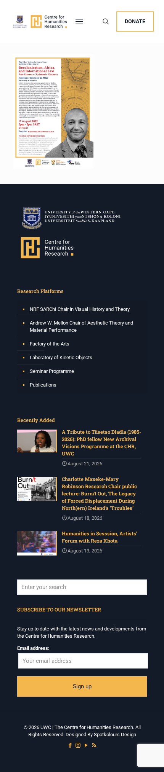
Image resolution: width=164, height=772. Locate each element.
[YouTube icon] (86, 745)
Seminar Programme (52, 371)
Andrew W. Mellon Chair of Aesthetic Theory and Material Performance (81, 326)
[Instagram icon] (78, 745)
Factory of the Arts (49, 344)
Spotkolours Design (115, 734)
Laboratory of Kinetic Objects (61, 357)
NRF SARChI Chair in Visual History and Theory (80, 309)
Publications (43, 385)
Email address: (33, 648)
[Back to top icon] (148, 756)
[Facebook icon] (70, 745)
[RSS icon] (94, 745)
